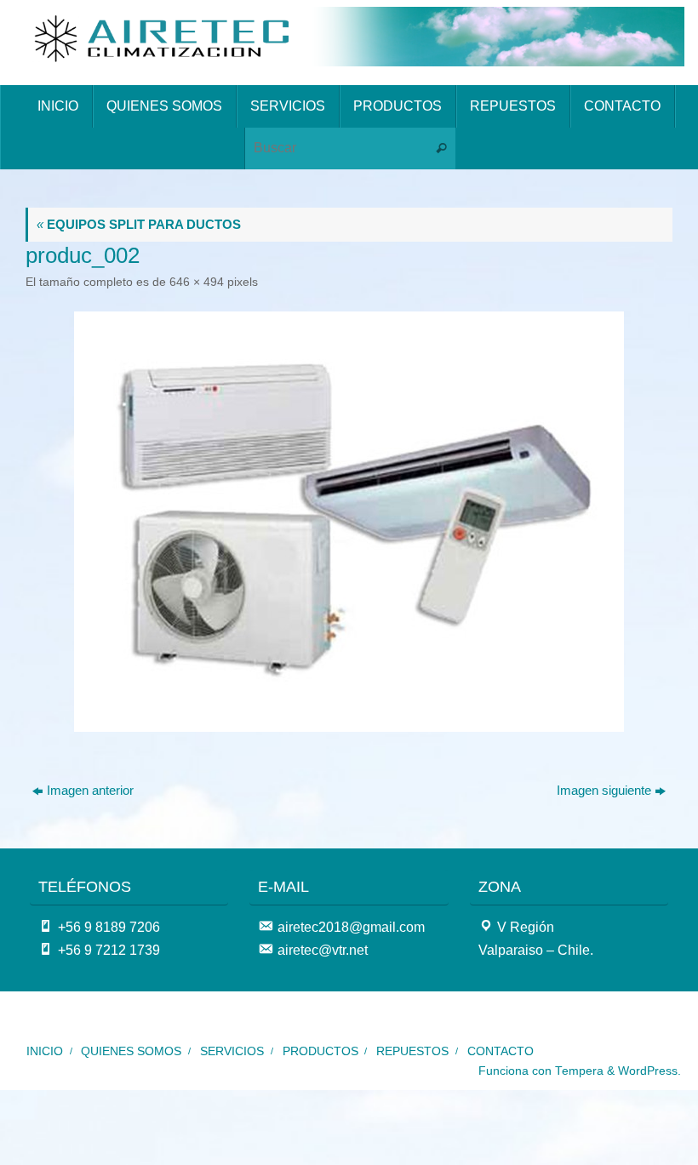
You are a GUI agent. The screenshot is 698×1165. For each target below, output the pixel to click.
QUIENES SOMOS (131, 1051)
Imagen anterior (90, 790)
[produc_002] (349, 521)
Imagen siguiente (604, 790)
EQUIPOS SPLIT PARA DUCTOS (139, 224)
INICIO (44, 1051)
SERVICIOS (232, 1051)
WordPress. (649, 1071)
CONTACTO (500, 1051)
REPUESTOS (412, 1051)
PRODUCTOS (320, 1051)
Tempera (579, 1071)
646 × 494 (196, 282)
